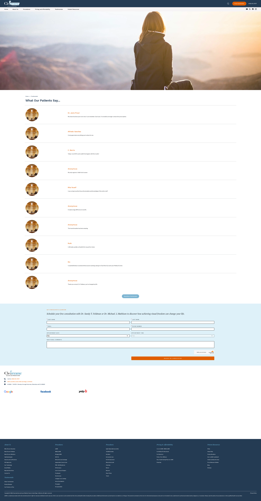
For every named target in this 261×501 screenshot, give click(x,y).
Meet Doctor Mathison (9, 454)
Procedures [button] (26, 9)
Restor (107, 467)
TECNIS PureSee (110, 451)
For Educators (160, 454)
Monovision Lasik (110, 462)
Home (27, 96)
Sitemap (209, 467)
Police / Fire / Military (162, 457)
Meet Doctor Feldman (9, 451)
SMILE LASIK (58, 451)
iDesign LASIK (58, 454)
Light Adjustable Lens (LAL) (112, 448)
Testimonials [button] (59, 9)
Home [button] (6, 9)
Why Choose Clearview (9, 448)
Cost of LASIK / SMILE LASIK (163, 448)
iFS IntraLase (58, 467)
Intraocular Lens (110, 457)
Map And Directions (9, 470)
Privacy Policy (253, 493)
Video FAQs (210, 451)
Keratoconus (58, 475)
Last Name (135, 319)
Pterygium (57, 484)
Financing (159, 462)
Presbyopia (57, 473)
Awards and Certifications (10, 459)
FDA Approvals (7, 462)
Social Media (7, 467)
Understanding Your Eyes (213, 459)
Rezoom (108, 470)
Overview (108, 465)
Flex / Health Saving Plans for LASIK (165, 459)
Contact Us (7, 473)
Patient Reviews (8, 484)
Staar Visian (109, 473)
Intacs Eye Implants (59, 481)
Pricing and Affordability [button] (42, 9)
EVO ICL (57, 457)
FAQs (208, 448)
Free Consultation (239, 3)
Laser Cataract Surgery (60, 470)
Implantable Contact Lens (61, 462)
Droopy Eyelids (58, 486)
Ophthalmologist (8, 457)
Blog (208, 465)
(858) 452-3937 (252, 3)
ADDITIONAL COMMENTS (54, 339)
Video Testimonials (9, 481)
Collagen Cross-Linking (60, 478)
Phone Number (136, 326)
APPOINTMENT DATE (53, 333)
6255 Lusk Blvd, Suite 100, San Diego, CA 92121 (19, 381)
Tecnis (107, 475)
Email (49, 326)
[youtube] (247, 9)
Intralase (108, 454)
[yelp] (250, 9)
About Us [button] (15, 9)
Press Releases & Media (213, 462)
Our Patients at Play (9, 487)
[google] (8, 391)
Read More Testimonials (130, 296)
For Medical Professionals (163, 451)
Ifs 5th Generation (110, 459)
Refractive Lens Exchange (61, 459)
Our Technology (8, 465)
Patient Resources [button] (73, 9)
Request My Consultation (173, 358)
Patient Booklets (211, 454)
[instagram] (256, 9)
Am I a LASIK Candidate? (213, 457)
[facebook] (253, 9)
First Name (51, 319)
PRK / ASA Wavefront (60, 465)
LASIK (56, 448)
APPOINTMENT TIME (137, 333)
